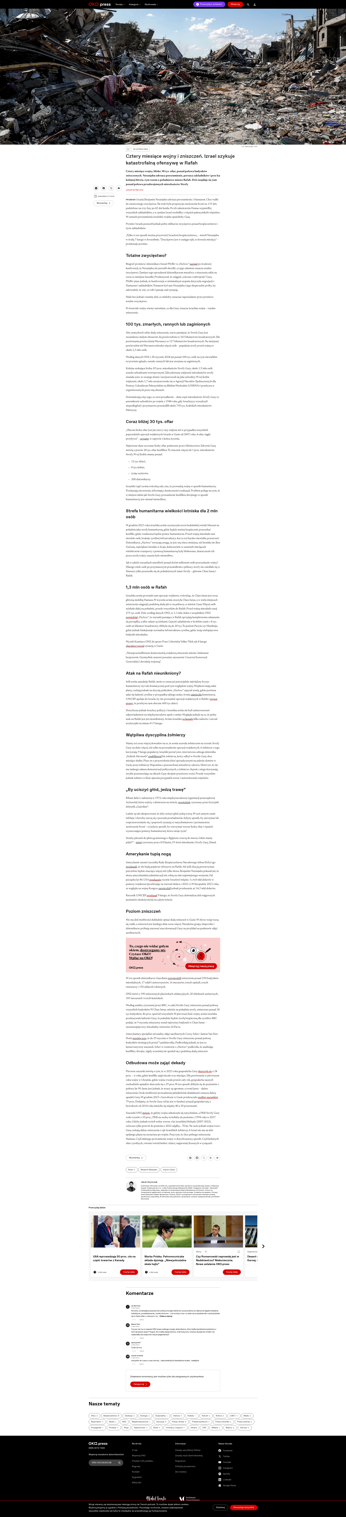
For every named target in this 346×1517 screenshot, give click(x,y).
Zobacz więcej (165, 1316)
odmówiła (196, 694)
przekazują (155, 879)
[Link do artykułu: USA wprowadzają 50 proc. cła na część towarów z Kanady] (115, 1231)
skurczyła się (205, 1071)
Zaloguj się (139, 1384)
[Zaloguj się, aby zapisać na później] (239, 1252)
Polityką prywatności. (128, 1507)
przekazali (131, 867)
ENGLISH (136, 1482)
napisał (193, 264)
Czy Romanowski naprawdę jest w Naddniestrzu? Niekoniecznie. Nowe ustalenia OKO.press (217, 1260)
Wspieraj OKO (139, 1455)
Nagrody (136, 1466)
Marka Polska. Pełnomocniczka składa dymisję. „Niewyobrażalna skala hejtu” (165, 1260)
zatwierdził (165, 888)
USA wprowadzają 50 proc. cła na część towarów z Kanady (114, 1258)
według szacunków (208, 1097)
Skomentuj (102, 203)
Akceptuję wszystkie (243, 1507)
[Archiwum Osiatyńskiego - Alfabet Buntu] (156, 1499)
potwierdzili (174, 978)
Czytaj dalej (129, 1272)
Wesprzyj (235, 4)
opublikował (155, 756)
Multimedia (150, 4)
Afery (199, 1251)
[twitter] (204, 1158)
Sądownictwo (253, 1251)
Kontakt (135, 1471)
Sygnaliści (137, 1477)
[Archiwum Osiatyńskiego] (189, 1498)
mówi (139, 842)
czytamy (144, 438)
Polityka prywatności (185, 1466)
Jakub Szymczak (149, 1182)
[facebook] (197, 1158)
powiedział (132, 617)
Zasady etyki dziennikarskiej (189, 1455)
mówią (146, 1113)
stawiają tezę (139, 1038)
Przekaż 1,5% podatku (142, 1461)
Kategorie (134, 4)
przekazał (152, 895)
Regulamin (180, 1461)
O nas (134, 1450)
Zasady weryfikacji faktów (187, 1450)
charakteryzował (135, 646)
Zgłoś (141, 1320)
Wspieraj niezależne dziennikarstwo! (106, 1454)
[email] (210, 1158)
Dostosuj (220, 1507)
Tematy (119, 4)
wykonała (187, 719)
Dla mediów (181, 1471)
